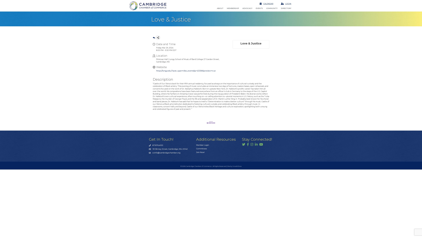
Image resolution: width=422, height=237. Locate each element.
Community (271, 8)
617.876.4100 (157, 145)
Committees (201, 149)
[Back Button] (154, 38)
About (220, 8)
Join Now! (200, 152)
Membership (233, 8)
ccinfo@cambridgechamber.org (166, 153)
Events (259, 8)
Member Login (202, 145)
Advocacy (247, 8)
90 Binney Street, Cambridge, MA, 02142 (170, 149)
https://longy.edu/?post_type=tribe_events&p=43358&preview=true (186, 71)
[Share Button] (158, 37)
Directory (286, 8)
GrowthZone (237, 166)
